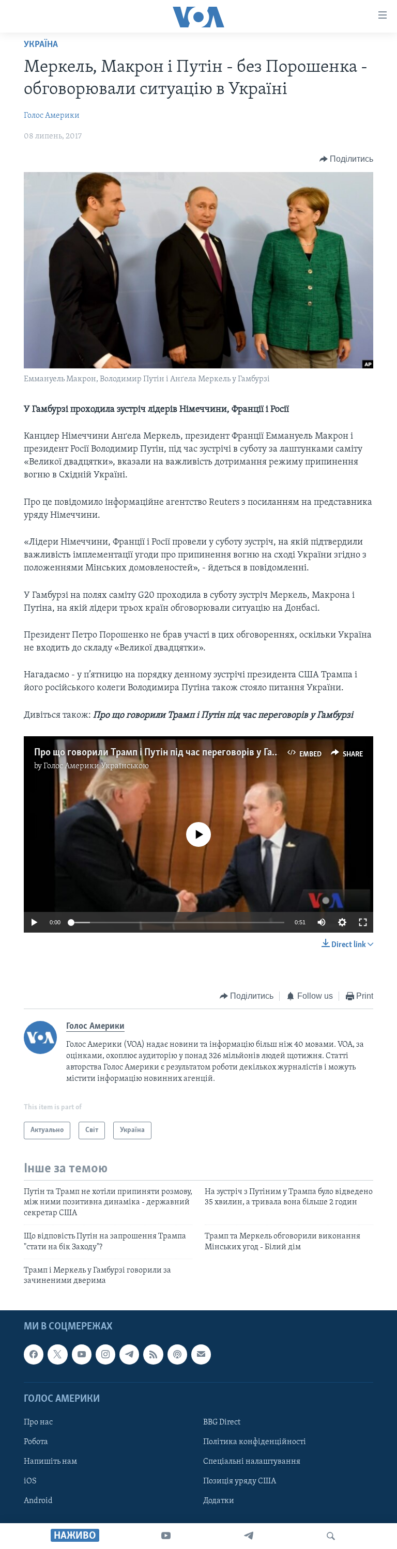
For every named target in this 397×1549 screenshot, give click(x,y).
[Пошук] (330, 1536)
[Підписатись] (201, 1354)
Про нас (38, 1422)
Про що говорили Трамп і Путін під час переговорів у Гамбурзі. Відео (181, 753)
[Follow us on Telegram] (129, 1354)
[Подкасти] (177, 1354)
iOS (30, 1481)
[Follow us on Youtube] (81, 1354)
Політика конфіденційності (254, 1442)
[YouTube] (166, 1536)
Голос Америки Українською (96, 766)
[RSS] (153, 1354)
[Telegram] (249, 1536)
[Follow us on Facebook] (33, 1354)
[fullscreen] (363, 922)
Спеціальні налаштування (251, 1462)
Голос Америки (52, 116)
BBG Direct (221, 1422)
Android (38, 1501)
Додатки (218, 1501)
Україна (41, 45)
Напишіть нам (50, 1462)
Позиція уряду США (239, 1481)
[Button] (346, 159)
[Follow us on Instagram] (105, 1354)
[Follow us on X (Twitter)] (57, 1354)
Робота (36, 1442)
